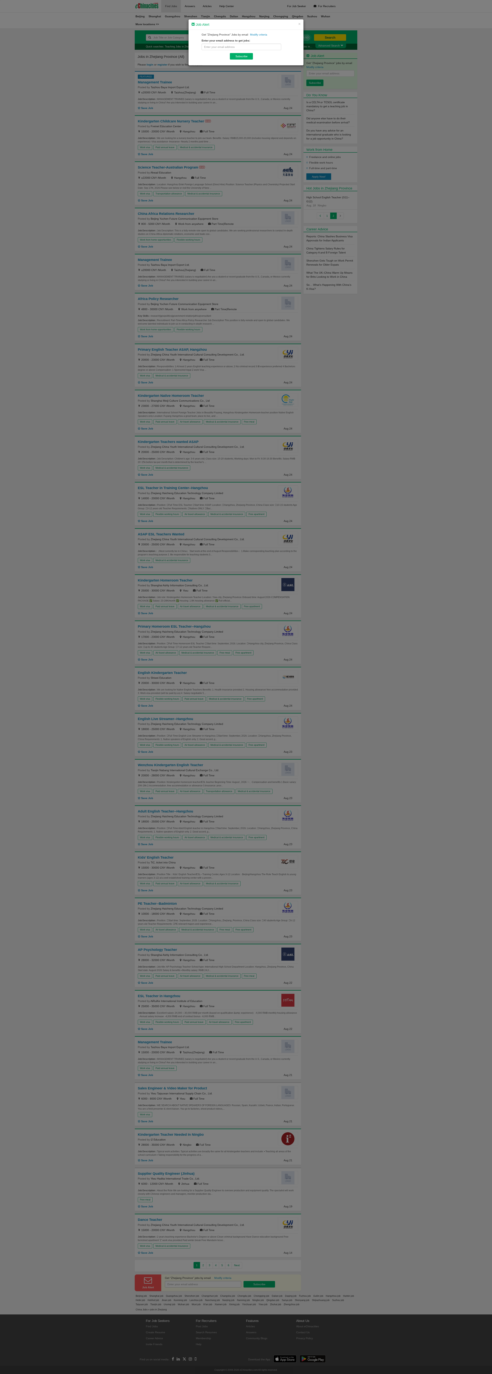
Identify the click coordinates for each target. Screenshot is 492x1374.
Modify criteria (258, 34)
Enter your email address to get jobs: (226, 40)
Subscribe (241, 56)
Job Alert (202, 25)
